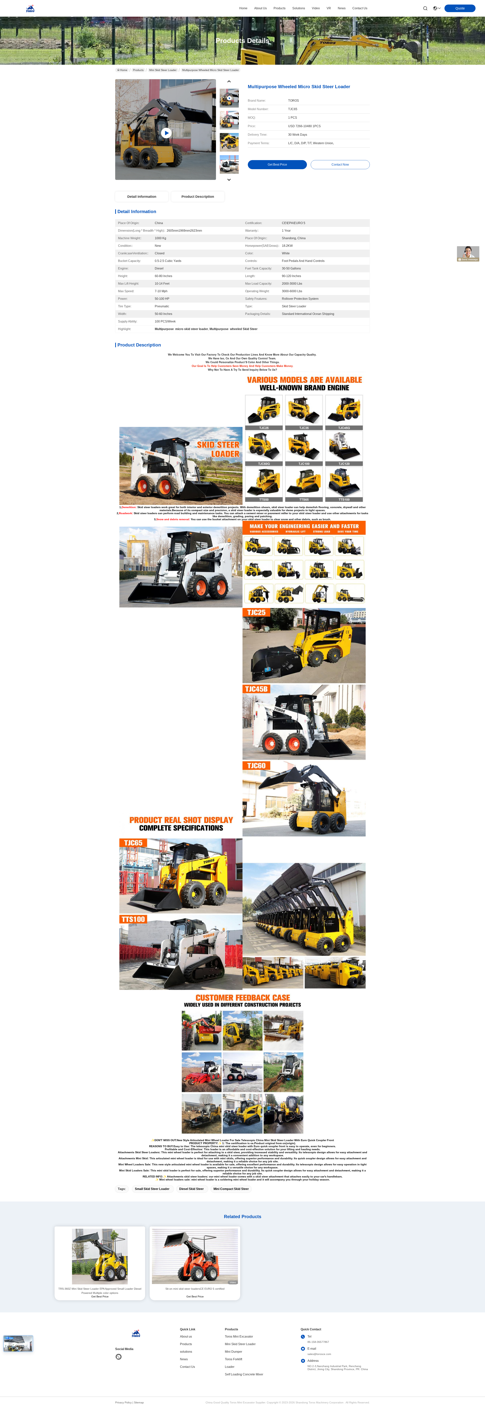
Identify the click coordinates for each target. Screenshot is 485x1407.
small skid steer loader (152, 1189)
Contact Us (187, 1366)
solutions (298, 8)
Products (138, 70)
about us (260, 8)
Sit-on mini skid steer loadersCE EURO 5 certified (195, 1288)
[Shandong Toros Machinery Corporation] (30, 8)
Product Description (197, 197)
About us (186, 1336)
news (342, 8)
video (316, 8)
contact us (359, 8)
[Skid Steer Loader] (165, 129)
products (280, 8)
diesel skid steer (191, 1189)
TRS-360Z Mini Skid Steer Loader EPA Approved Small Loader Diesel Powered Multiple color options (99, 1290)
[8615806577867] (118, 1357)
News (184, 1359)
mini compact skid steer (231, 1189)
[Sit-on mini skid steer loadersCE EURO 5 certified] (195, 1256)
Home (243, 8)
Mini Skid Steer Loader (163, 70)
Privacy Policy (123, 1402)
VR (329, 8)
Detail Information (141, 197)
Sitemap (139, 1402)
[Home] (136, 1337)
